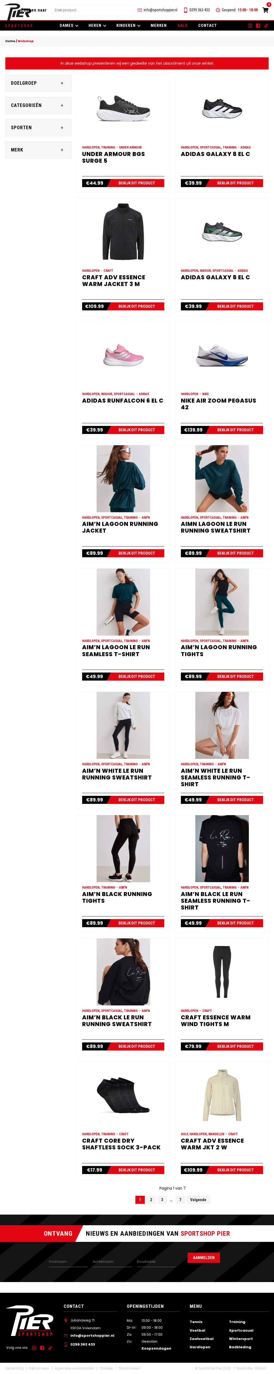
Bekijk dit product (137, 183)
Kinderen (126, 25)
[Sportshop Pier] (17, 12)
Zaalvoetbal (202, 1338)
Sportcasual (241, 1330)
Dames (67, 25)
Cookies (106, 1368)
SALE (182, 25)
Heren (95, 25)
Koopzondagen (156, 1348)
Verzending (14, 1368)
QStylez (260, 1368)
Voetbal (197, 1330)
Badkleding (240, 1347)
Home (10, 41)
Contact (207, 25)
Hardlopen (200, 1347)
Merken (159, 25)
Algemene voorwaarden (74, 1368)
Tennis (196, 1321)
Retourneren (39, 1368)
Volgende (198, 1200)
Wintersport (241, 1338)
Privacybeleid (129, 1368)
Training (237, 1321)
